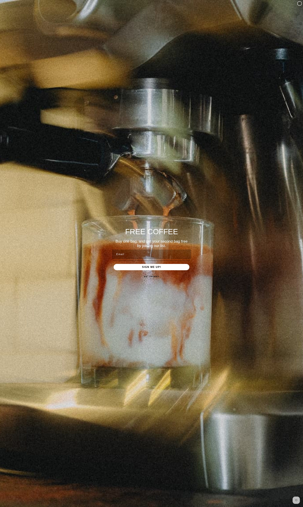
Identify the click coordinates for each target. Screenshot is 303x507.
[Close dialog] (299, 3)
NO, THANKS (151, 276)
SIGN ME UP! (151, 267)
